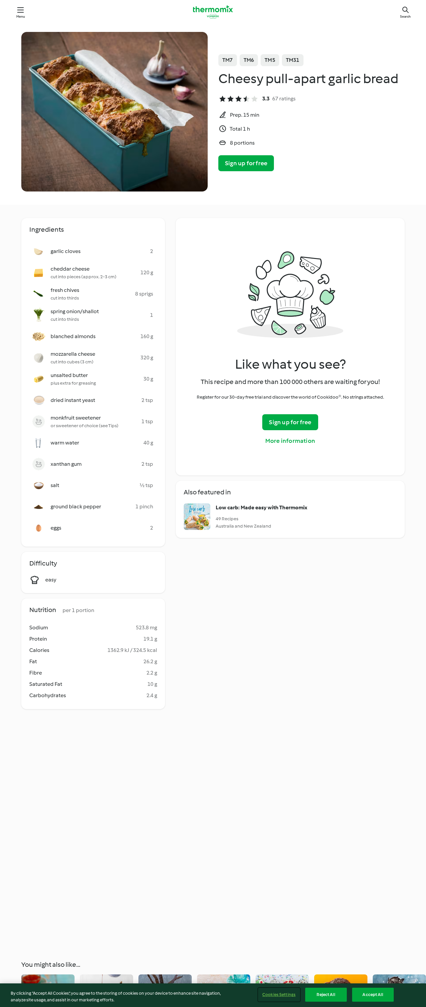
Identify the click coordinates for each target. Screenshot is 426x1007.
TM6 (249, 60)
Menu (20, 16)
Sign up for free (246, 163)
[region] (213, 995)
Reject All (326, 994)
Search (405, 16)
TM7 (227, 60)
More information (290, 440)
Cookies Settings (279, 994)
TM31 (293, 60)
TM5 (270, 60)
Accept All (372, 994)
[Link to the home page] (213, 12)
